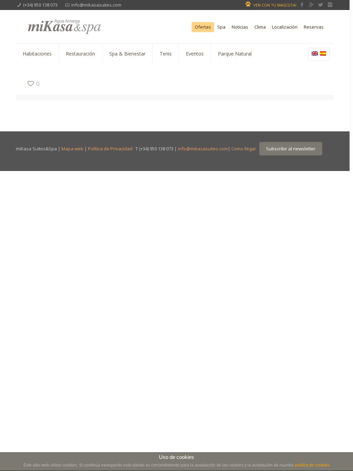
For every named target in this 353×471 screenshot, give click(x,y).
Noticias (240, 27)
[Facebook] (302, 4)
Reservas (314, 27)
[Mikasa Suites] (82, 25)
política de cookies (312, 465)
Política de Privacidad (110, 149)
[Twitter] (320, 4)
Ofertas (203, 27)
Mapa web (72, 149)
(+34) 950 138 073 (40, 5)
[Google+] (311, 4)
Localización (284, 27)
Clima (260, 27)
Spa (221, 27)
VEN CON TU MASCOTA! (274, 5)
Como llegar (243, 149)
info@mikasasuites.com (96, 5)
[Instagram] (330, 4)
